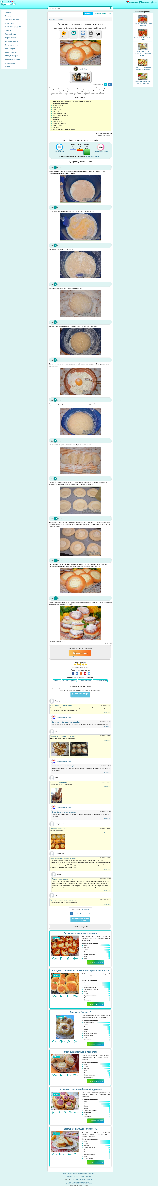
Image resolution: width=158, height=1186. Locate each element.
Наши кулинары (86, 1176)
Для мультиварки (11, 55)
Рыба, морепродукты (13, 26)
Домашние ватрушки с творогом (80, 1128)
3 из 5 (80, 664)
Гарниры (8, 30)
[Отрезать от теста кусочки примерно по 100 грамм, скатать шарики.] (80, 460)
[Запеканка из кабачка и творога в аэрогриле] (142, 76)
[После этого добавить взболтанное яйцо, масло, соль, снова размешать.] (80, 227)
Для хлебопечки (11, 52)
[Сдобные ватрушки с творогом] (65, 1063)
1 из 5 (75, 664)
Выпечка (8, 16)
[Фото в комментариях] (60, 749)
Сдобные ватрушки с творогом (80, 1051)
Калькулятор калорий (70, 1173)
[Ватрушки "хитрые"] (65, 1027)
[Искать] (111, 8)
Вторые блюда (10, 37)
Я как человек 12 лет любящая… (63, 705)
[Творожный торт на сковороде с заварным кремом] (142, 46)
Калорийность (79, 28)
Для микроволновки (12, 59)
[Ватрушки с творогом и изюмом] (65, 946)
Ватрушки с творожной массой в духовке (80, 1089)
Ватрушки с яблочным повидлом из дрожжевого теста (80, 970)
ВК (77, 1179)
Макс (84, 1179)
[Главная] (8, 3)
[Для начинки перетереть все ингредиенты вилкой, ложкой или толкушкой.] (80, 381)
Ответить (107, 712)
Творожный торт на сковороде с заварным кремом (143, 53)
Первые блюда (10, 34)
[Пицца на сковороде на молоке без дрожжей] (142, 62)
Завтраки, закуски (11, 41)
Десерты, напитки (11, 45)
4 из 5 (83, 664)
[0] (84, 35)
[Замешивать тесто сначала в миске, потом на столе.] (80, 303)
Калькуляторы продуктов (86, 1173)
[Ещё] (110, 13)
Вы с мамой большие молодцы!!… (66, 722)
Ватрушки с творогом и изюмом (80, 933)
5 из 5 (85, 664)
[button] (91, 36)
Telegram (90, 1179)
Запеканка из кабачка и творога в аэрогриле (143, 82)
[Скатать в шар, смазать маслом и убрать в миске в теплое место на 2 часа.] (80, 341)
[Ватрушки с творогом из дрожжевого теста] (80, 53)
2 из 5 (77, 664)
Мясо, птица (9, 23)
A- (105, 84)
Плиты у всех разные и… (62, 879)
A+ (110, 84)
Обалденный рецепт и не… (61, 782)
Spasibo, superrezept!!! (59, 828)
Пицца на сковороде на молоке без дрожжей (143, 68)
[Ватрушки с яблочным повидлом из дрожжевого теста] (65, 983)
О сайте (76, 1176)
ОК (80, 1179)
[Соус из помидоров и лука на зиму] (142, 19)
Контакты (70, 1176)
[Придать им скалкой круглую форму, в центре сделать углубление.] (80, 500)
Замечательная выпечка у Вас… (65, 765)
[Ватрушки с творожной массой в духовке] (65, 1101)
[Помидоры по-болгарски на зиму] (142, 33)
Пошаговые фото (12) (91, 28)
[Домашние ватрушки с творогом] (65, 1141)
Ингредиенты (70, 28)
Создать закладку (82, 653)
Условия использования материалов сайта (79, 1184)
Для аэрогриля (10, 48)
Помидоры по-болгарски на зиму (143, 38)
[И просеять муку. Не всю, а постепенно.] (80, 264)
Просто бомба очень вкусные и (63, 899)
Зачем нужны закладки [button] (80, 657)
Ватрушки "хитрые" (80, 1012)
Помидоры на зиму (100, 13)
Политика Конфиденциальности (79, 1182)
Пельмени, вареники (12, 19)
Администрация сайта (64, 717)
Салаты (8, 12)
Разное (7, 66)
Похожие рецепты (59, 28)
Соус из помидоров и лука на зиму (143, 25)
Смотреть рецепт (96, 962)
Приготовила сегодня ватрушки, (63, 858)
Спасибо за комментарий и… (64, 812)
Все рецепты (88, 13)
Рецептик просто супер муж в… (63, 736)
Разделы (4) (102, 28)
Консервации (10, 63)
